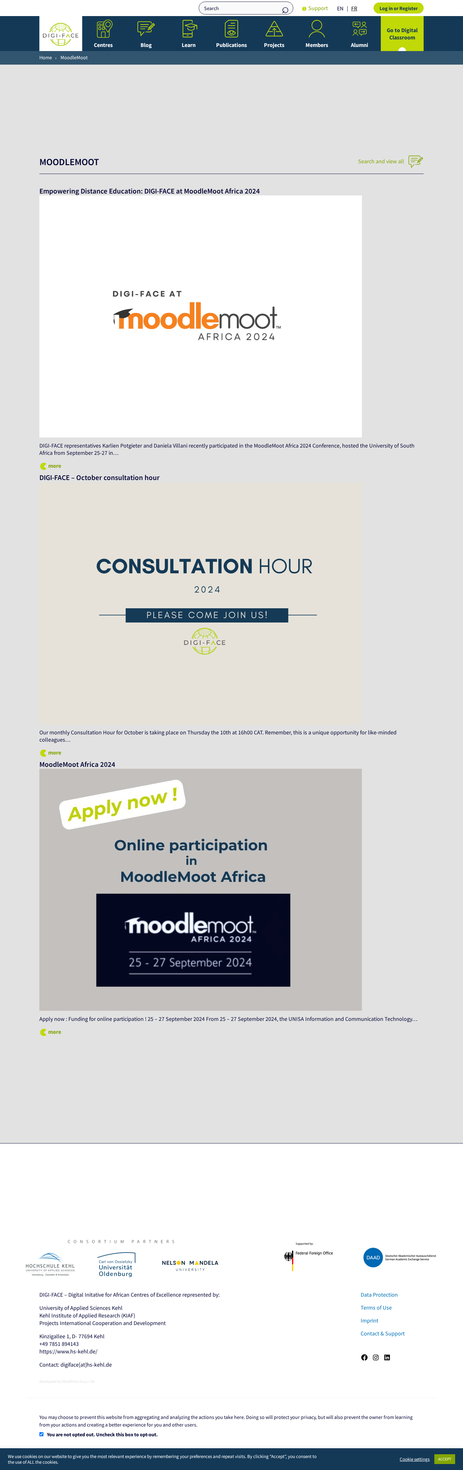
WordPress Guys (75, 1381)
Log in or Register (399, 8)
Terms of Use (376, 1307)
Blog (146, 45)
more (54, 465)
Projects (274, 45)
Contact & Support (383, 1333)
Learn (189, 45)
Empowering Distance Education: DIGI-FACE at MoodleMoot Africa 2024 (150, 191)
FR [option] (354, 8)
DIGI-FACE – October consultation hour (99, 477)
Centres (103, 45)
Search (285, 8)
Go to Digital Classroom (402, 33)
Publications (231, 45)
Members (317, 45)
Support (318, 8)
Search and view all (381, 161)
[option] (354, 8)
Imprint (369, 1320)
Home (45, 57)
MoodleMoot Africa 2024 (77, 764)
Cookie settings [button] (415, 1459)
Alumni (359, 45)
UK (92, 1381)
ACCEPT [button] (444, 1459)
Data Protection (379, 1294)
